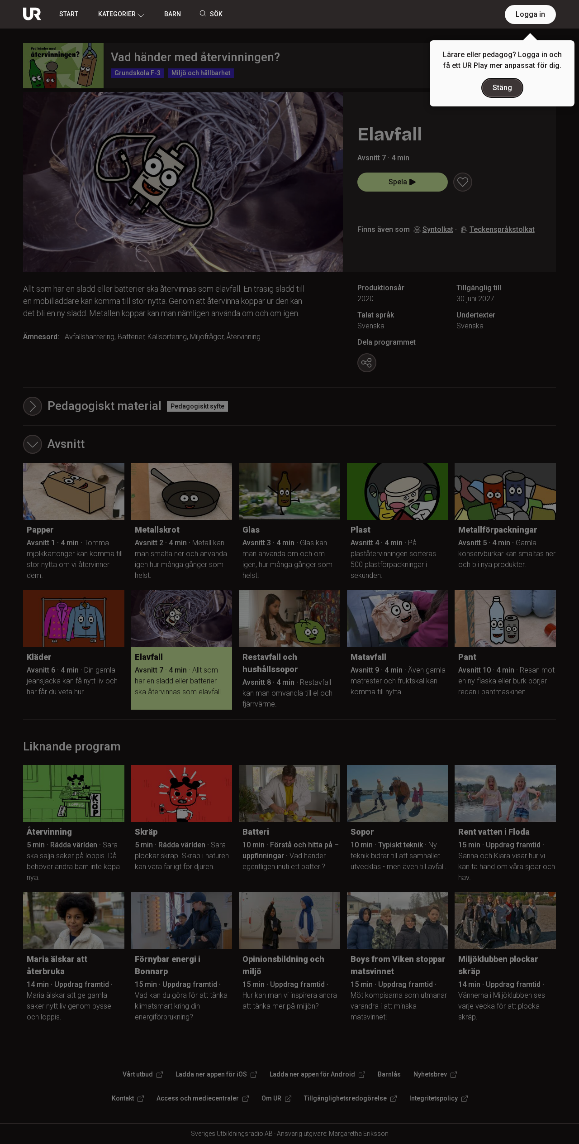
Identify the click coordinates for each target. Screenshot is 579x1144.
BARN (172, 14)
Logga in (530, 14)
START (68, 14)
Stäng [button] (502, 87)
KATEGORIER (117, 14)
